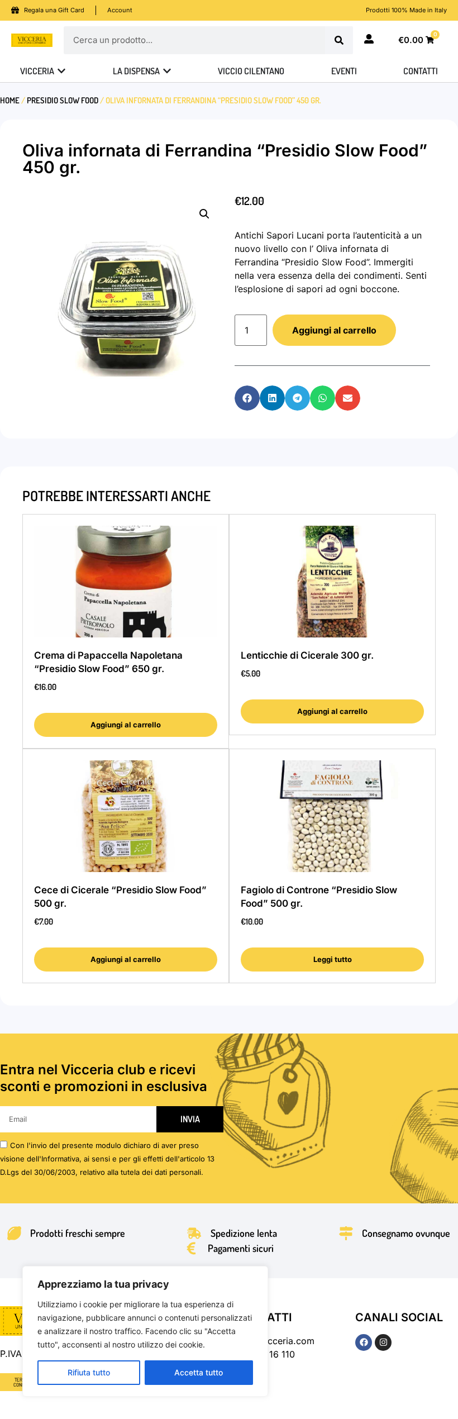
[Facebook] (363, 1342)
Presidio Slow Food (62, 100)
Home (10, 100)
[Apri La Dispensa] (167, 71)
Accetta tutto (198, 1372)
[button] (204, 214)
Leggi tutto (332, 959)
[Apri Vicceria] (61, 71)
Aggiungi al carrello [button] (125, 724)
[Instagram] (383, 1342)
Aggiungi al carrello (334, 330)
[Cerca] (339, 40)
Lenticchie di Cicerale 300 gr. (307, 655)
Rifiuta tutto (89, 1372)
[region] (145, 1331)
